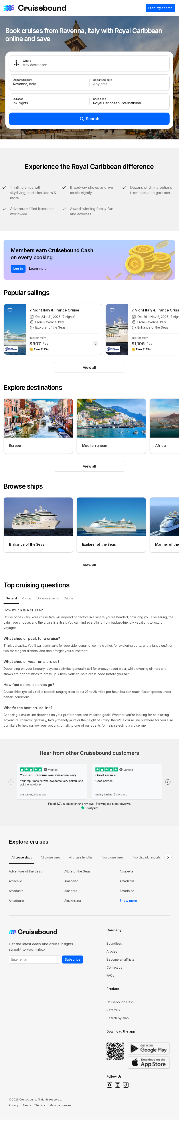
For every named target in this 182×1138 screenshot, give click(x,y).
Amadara (70, 891)
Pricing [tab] (26, 598)
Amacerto (71, 881)
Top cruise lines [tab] (112, 857)
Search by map (118, 1018)
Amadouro (16, 900)
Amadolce (127, 891)
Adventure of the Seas (25, 871)
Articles (112, 951)
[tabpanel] (89, 667)
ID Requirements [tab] (47, 598)
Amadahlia (127, 881)
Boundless (114, 943)
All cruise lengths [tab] (80, 857)
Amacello (15, 881)
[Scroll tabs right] (168, 857)
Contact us (114, 967)
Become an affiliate (121, 959)
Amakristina (72, 900)
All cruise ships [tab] (22, 857)
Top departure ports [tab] (146, 857)
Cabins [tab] (68, 598)
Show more (128, 900)
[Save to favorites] (10, 310)
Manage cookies (60, 1105)
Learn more (38, 268)
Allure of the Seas (77, 871)
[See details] (95, 343)
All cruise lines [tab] (50, 857)
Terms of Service (34, 1105)
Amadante (16, 891)
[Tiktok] (126, 1085)
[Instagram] (117, 1085)
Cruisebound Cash (120, 1002)
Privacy (13, 1105)
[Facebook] (109, 1085)
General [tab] (11, 598)
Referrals (113, 1010)
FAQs (110, 975)
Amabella (126, 871)
